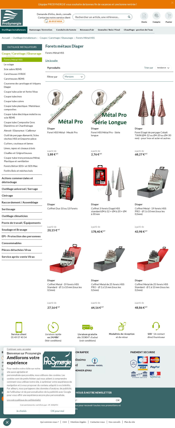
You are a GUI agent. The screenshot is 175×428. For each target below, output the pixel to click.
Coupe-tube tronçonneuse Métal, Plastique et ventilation (22, 159)
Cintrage (7, 195)
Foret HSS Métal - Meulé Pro (62, 132)
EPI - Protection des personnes (21, 236)
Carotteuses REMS (14, 78)
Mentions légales (78, 422)
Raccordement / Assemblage (20, 202)
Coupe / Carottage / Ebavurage (21, 53)
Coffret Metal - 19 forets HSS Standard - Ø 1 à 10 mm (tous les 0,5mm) (64, 287)
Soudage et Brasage (14, 229)
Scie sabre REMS (13, 69)
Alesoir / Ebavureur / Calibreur (20, 130)
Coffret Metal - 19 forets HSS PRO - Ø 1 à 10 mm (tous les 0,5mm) (150, 211)
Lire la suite (51, 60)
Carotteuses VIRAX (14, 73)
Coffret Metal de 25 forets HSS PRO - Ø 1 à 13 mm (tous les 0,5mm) (107, 287)
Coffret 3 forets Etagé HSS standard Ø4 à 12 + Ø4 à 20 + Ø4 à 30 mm (108, 211)
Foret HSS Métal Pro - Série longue (105, 134)
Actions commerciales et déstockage (17, 180)
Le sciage (9, 64)
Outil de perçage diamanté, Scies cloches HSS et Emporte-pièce (21, 137)
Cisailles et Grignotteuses (18, 153)
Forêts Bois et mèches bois (18, 170)
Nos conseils (114, 422)
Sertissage (8, 209)
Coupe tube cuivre (14, 101)
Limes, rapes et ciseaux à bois (19, 148)
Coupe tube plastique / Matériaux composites (22, 107)
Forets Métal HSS (13, 59)
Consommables (12, 243)
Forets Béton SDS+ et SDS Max (20, 165)
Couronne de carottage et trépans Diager (22, 85)
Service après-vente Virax (18, 256)
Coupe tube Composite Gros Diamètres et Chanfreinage (19, 124)
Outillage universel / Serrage (20, 188)
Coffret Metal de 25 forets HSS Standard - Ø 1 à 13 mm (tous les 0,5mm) (152, 287)
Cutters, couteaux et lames (18, 143)
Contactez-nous (97, 422)
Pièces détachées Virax (16, 249)
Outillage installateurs (22, 47)
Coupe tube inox (13, 96)
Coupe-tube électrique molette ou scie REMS (22, 116)
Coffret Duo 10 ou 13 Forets (62, 208)
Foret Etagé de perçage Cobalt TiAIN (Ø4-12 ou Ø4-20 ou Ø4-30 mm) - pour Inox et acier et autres (153, 135)
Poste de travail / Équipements (21, 222)
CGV (65, 422)
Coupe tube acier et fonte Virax (21, 91)
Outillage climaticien (15, 215)
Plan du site (129, 422)
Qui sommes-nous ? (49, 422)
